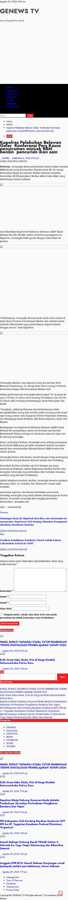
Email (4, 602)
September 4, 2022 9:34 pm (25, 158)
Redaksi (6, 158)
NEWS (9, 87)
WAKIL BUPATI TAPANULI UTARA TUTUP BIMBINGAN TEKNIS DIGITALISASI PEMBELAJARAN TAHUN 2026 (33, 643)
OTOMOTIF (12, 106)
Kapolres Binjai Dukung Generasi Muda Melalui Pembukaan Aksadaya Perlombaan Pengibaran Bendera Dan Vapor (33, 703)
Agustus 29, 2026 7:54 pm (14, 812)
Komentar (6, 590)
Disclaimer (11, 883)
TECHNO (11, 103)
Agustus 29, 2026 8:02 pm (15, 650)
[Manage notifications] (60, 893)
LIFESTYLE (12, 94)
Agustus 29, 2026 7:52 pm (14, 854)
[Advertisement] (34, 53)
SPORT (10, 100)
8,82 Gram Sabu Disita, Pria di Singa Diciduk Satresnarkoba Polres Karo (27, 661)
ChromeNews (50, 895)
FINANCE (11, 97)
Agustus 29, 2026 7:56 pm (15, 668)
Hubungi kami (12, 877)
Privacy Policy (12, 889)
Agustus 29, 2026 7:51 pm (14, 871)
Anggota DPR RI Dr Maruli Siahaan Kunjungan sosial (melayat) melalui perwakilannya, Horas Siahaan (32, 864)
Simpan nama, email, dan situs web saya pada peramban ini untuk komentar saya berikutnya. (28, 616)
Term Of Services (14, 880)
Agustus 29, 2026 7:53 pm (14, 833)
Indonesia (11, 90)
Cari (2, 671)
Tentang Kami (12, 886)
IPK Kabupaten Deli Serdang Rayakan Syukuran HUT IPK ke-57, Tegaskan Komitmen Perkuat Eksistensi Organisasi (33, 709)
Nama (4, 596)
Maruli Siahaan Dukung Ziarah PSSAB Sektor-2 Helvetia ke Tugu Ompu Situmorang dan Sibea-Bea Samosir (32, 716)
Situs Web (5, 608)
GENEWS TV (19, 11)
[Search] (1, 112)
